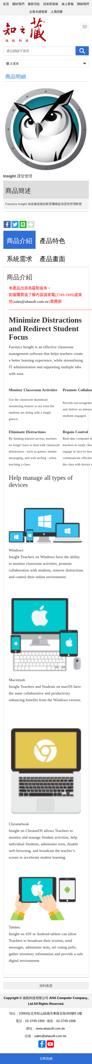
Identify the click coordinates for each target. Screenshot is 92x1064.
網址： (31, 1028)
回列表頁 (46, 985)
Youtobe (50, 1044)
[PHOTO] (46, 129)
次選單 (14, 63)
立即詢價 (46, 1058)
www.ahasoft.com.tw (50, 1028)
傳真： (51, 1021)
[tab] (19, 240)
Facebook (42, 1044)
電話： (20, 1021)
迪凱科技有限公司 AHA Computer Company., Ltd (24, 29)
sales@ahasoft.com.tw (31, 301)
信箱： (29, 1036)
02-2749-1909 (35, 1021)
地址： (14, 1013)
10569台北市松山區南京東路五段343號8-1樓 (50, 1013)
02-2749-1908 (66, 1021)
